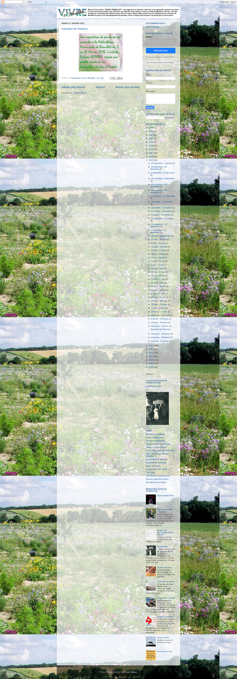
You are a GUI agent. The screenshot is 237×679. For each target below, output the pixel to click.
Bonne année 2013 (165, 496)
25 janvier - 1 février (160, 326)
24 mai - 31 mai (158, 272)
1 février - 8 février (159, 323)
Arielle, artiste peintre (155, 438)
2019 (151, 146)
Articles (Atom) (80, 93)
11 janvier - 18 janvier (160, 337)
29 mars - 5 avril (158, 297)
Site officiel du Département (158, 476)
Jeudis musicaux (164, 567)
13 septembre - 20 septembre (158, 225)
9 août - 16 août (158, 243)
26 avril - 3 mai (158, 283)
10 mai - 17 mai (158, 279)
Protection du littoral (165, 582)
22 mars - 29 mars (159, 301)
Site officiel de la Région (156, 482)
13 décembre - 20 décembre (158, 168)
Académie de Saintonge (156, 463)
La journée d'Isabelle (166, 598)
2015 (151, 160)
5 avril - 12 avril (158, 294)
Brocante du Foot (164, 651)
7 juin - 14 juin (157, 265)
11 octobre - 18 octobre (161, 211)
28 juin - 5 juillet (158, 254)
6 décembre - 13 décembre (163, 173)
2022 (151, 135)
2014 (151, 346)
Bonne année (163, 638)
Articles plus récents (73, 87)
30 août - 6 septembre (161, 236)
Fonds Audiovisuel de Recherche (160, 451)
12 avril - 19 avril (158, 290)
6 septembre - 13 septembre (158, 231)
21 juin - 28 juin (158, 258)
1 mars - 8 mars (158, 308)
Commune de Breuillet (155, 441)
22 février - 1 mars (159, 312)
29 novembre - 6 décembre (163, 178)
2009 (151, 364)
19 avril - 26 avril (158, 286)
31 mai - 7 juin (157, 268)
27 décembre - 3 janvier (161, 163)
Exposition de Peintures (75, 28)
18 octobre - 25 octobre (161, 208)
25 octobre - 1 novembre (162, 202)
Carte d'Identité (152, 27)
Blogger (133, 672)
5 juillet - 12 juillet (159, 250)
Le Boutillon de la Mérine (156, 459)
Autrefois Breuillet (153, 386)
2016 (151, 157)
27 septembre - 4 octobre (162, 219)
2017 (151, 153)
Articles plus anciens (127, 87)
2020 (151, 142)
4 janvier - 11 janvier (160, 341)
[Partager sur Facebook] (119, 78)
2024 (151, 131)
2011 (151, 356)
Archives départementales (157, 479)
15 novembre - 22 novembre (158, 191)
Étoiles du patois (153, 466)
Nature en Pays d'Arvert (156, 447)
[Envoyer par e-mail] (111, 78)
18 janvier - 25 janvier (160, 334)
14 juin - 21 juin (158, 261)
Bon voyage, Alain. (165, 509)
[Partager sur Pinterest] (121, 78)
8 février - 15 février (160, 319)
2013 (151, 349)
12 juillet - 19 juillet (159, 247)
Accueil (100, 87)
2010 (151, 360)
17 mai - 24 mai (158, 276)
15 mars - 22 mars (159, 304)
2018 (151, 149)
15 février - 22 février (160, 315)
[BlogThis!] (113, 78)
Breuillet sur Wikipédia (155, 434)
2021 (151, 138)
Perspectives (162, 547)
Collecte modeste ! (165, 617)
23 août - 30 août (159, 239)
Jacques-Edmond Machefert (158, 444)
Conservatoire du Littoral (156, 469)
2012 (151, 353)
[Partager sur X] (116, 78)
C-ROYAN (150, 472)
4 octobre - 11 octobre (161, 215)
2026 (151, 128)
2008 (151, 367)
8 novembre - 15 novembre (163, 196)
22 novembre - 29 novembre (158, 185)
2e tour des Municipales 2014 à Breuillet (165, 532)
